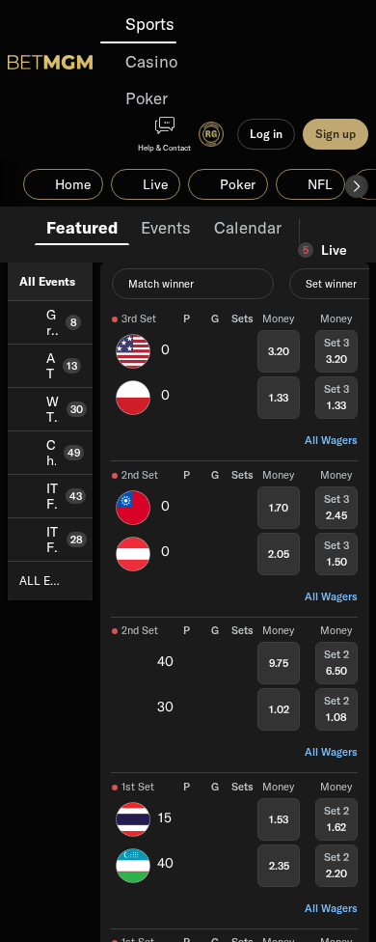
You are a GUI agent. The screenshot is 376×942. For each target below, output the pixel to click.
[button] (356, 186)
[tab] (82, 226)
